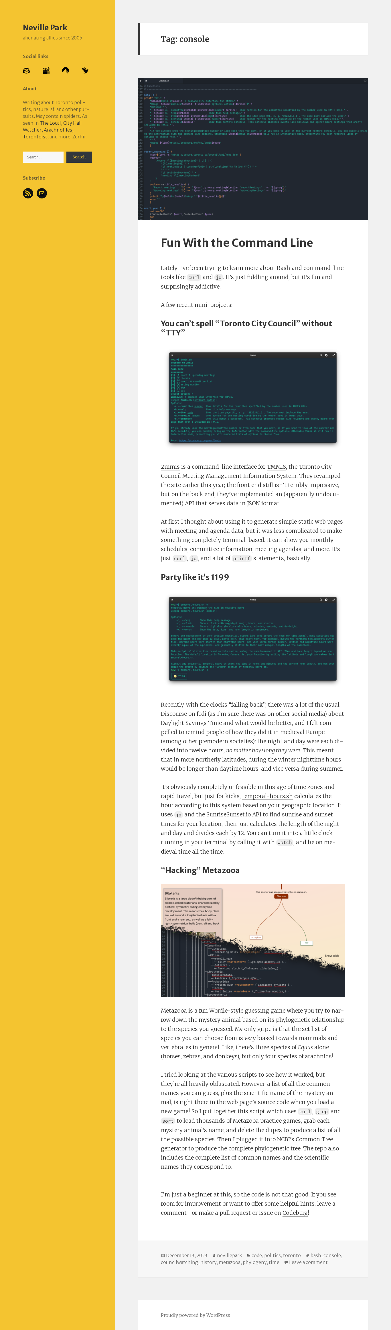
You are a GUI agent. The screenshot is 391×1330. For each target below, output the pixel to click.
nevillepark (229, 1255)
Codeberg (295, 1212)
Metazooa (174, 1010)
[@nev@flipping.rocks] (46, 70)
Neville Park (45, 27)
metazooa (229, 1262)
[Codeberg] (65, 70)
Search (79, 157)
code (257, 1255)
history (208, 1262)
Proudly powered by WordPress (195, 1315)
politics (272, 1255)
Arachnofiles (58, 130)
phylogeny (254, 1262)
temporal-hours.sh (267, 796)
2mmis (170, 466)
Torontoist (35, 137)
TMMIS (276, 466)
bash (316, 1255)
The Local (50, 123)
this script (251, 1111)
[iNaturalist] (85, 70)
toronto (292, 1255)
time (274, 1262)
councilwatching (179, 1262)
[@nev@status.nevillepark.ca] (26, 70)
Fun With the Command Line (237, 243)
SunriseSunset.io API (233, 814)
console (332, 1255)
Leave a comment (308, 1262)
